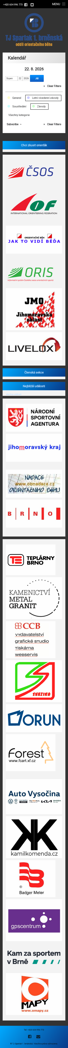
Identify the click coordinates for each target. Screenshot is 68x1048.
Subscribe (12, 124)
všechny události (13, 394)
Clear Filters (54, 86)
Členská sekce (34, 372)
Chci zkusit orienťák (34, 145)
